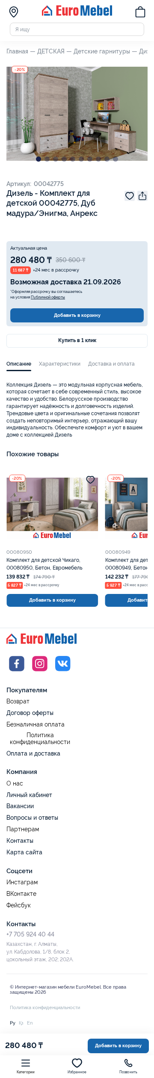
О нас (14, 783)
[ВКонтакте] (63, 672)
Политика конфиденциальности (40, 738)
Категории (26, 1072)
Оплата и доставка (33, 753)
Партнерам (22, 829)
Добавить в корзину (77, 315)
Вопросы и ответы (32, 817)
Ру (12, 1022)
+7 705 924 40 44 (30, 934)
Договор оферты (29, 712)
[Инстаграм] (40, 672)
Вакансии (20, 806)
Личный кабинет (29, 795)
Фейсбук (18, 905)
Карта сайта (24, 852)
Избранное (77, 1072)
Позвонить (128, 1072)
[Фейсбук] (16, 672)
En (30, 1022)
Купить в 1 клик (77, 340)
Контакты (19, 840)
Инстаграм (22, 882)
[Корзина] (140, 13)
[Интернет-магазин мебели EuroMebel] (77, 14)
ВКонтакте (21, 894)
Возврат (18, 701)
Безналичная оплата (35, 724)
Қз (21, 1022)
